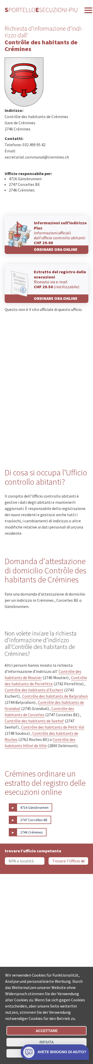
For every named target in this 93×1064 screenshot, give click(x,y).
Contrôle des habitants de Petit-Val (52, 727)
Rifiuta (47, 1042)
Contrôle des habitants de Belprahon (55, 696)
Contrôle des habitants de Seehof (34, 720)
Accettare (47, 1031)
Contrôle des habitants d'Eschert (34, 689)
